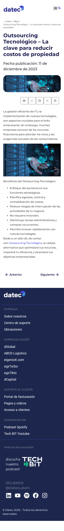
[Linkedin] (8, 495)
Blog (16, 21)
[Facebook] (36, 495)
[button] (55, 8)
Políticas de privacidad (18, 447)
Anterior (15, 274)
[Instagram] (45, 495)
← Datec (7, 21)
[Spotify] (27, 495)
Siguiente (47, 274)
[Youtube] (18, 495)
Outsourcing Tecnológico (25, 243)
